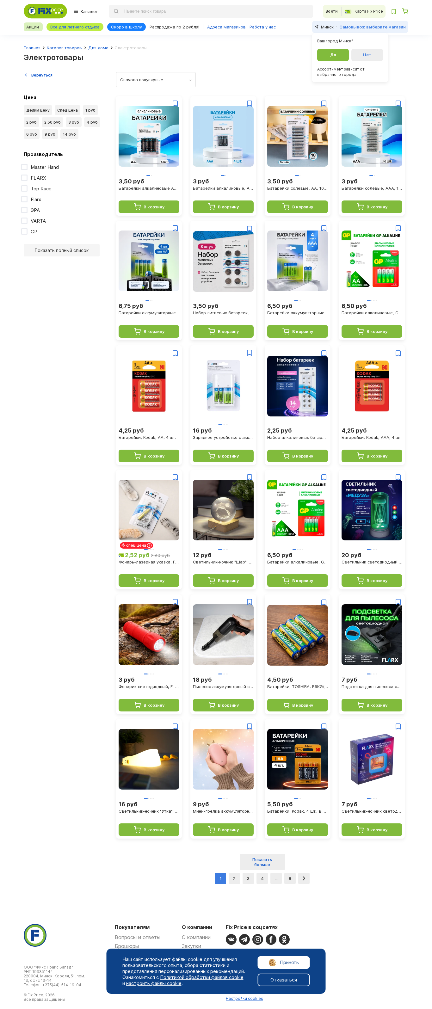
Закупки (191, 946)
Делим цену (38, 110)
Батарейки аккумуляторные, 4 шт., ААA (297, 312)
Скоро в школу (126, 26)
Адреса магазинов (226, 26)
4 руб (92, 122)
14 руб (69, 134)
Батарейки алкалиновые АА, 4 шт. (149, 188)
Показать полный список (62, 250)
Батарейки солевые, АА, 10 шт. (297, 188)
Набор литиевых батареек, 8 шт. (223, 312)
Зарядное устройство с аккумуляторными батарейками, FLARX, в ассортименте (223, 437)
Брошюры (127, 946)
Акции (32, 26)
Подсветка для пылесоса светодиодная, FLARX (372, 686)
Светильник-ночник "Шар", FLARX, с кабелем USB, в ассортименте (223, 561)
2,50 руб (52, 122)
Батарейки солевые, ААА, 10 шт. (372, 188)
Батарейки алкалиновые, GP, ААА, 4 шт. (297, 561)
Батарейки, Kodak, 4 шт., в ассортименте (297, 811)
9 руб (50, 134)
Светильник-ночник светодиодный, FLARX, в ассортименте (372, 811)
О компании (196, 937)
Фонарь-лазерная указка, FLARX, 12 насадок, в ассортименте (149, 561)
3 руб (73, 122)
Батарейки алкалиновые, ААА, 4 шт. (223, 188)
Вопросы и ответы (137, 937)
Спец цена (67, 110)
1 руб (90, 110)
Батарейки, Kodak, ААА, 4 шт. (372, 437)
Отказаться (283, 980)
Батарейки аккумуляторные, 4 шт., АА (149, 312)
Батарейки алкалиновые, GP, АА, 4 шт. (372, 312)
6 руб (31, 134)
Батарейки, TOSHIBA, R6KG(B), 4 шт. (297, 686)
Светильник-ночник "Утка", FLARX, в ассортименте (149, 811)
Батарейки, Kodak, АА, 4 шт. (147, 437)
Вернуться (41, 74)
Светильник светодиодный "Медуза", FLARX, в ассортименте (372, 561)
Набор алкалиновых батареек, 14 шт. (297, 437)
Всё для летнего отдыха (75, 26)
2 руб (31, 122)
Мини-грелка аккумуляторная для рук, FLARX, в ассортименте (223, 811)
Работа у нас (263, 26)
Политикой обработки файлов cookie (202, 977)
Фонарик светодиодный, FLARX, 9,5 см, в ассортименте (149, 686)
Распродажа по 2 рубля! (174, 26)
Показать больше (262, 862)
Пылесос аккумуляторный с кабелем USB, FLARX (223, 686)
